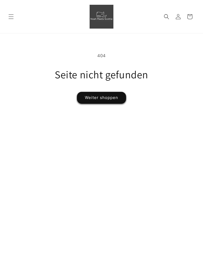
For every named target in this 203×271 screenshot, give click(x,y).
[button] (11, 16)
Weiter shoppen (101, 97)
